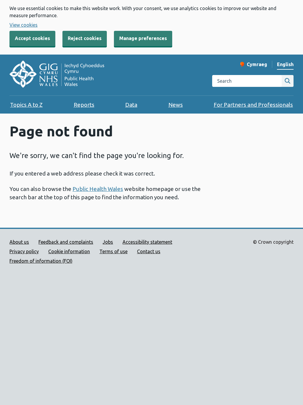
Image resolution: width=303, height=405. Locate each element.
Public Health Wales (97, 189)
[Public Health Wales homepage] (56, 75)
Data (131, 104)
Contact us (148, 251)
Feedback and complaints (65, 242)
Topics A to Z (26, 104)
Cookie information (69, 251)
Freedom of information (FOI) (40, 261)
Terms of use (113, 251)
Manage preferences (143, 38)
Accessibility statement (147, 242)
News (175, 104)
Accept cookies (32, 38)
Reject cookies (84, 38)
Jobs (108, 242)
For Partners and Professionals (253, 104)
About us (19, 242)
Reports (84, 104)
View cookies (23, 25)
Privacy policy (24, 251)
